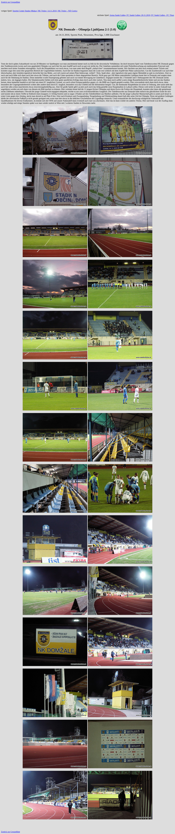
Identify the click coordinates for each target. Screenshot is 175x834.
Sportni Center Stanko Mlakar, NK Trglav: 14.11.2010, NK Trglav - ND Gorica (45, 11)
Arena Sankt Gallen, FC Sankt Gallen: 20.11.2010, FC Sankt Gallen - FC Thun (142, 15)
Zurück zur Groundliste (10, 2)
